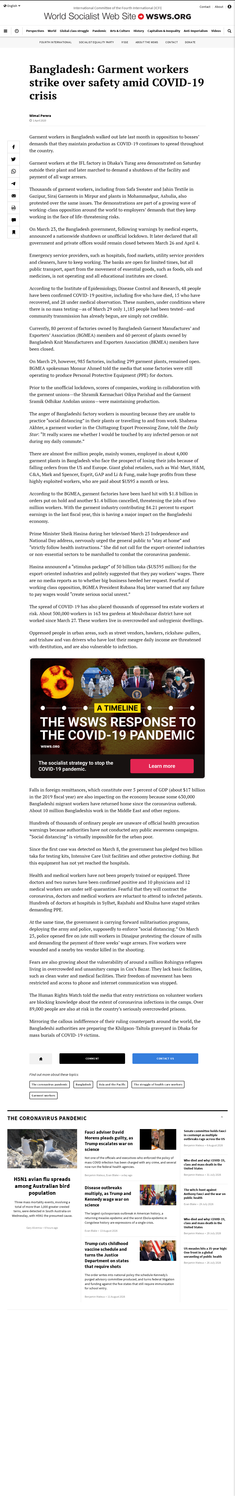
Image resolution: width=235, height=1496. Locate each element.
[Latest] (16, 32)
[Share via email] (14, 196)
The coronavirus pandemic (49, 1084)
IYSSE (124, 42)
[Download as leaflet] (14, 208)
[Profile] (229, 7)
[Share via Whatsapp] (14, 171)
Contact (205, 7)
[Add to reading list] (14, 232)
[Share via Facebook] (14, 147)
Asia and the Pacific (112, 1084)
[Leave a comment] (14, 220)
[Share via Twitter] (14, 159)
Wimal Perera (40, 115)
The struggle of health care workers (158, 1084)
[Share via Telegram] (14, 183)
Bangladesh (83, 1084)
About (219, 7)
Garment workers (43, 1095)
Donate (190, 42)
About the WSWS (147, 42)
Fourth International (55, 42)
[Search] (229, 32)
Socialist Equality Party (96, 42)
